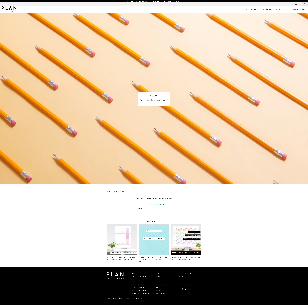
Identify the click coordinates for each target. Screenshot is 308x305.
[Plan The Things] (9, 9)
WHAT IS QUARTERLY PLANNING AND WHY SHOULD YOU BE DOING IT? (121, 258)
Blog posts (154, 221)
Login (299, 4)
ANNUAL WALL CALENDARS (139, 276)
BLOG (180, 282)
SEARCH (157, 287)
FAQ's (156, 279)
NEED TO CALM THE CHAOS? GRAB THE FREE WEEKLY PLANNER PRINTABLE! (154, 1)
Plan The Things (116, 298)
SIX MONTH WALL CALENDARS (139, 282)
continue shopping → (159, 204)
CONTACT (181, 279)
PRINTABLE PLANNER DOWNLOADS (141, 293)
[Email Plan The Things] (188, 289)
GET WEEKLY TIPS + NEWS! (186, 285)
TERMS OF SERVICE (160, 293)
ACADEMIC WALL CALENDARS (139, 279)
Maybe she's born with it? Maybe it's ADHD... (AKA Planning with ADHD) (153, 259)
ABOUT (181, 276)
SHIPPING (157, 282)
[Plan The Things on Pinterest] (183, 289)
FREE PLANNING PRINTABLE (163, 285)
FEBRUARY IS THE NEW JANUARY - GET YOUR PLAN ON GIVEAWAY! (186, 258)
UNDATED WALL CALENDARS (139, 287)
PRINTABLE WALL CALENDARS (139, 290)
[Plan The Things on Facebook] (180, 289)
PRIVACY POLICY (160, 290)
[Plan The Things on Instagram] (186, 289)
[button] (250, 9)
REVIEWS (157, 276)
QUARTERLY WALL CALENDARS (140, 285)
